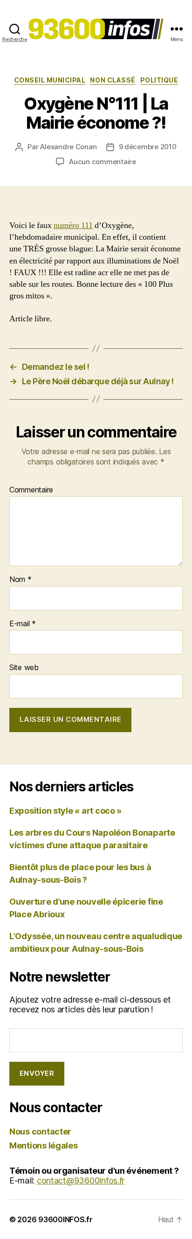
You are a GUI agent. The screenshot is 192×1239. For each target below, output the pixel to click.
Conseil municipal (50, 80)
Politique (159, 80)
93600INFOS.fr (65, 1219)
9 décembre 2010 (148, 146)
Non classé (112, 80)
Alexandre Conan (68, 146)
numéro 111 (73, 225)
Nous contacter (40, 1131)
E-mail (22, 624)
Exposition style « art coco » (65, 811)
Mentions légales (43, 1145)
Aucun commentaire (102, 161)
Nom (20, 579)
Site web (24, 668)
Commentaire (31, 490)
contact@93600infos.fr (80, 1180)
